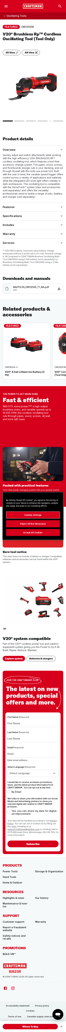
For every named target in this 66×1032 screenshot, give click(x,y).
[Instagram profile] (13, 988)
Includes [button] (8, 225)
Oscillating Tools (16, 15)
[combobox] (33, 773)
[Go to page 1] (8, 121)
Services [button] (8, 243)
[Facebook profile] (5, 988)
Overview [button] (9, 149)
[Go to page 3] (31, 121)
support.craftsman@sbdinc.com (23, 829)
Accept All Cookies (32, 532)
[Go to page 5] (58, 121)
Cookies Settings (33, 515)
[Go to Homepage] (15, 968)
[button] (30, 1026)
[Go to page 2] (19, 121)
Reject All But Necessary (33, 523)
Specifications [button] (12, 216)
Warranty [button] (9, 234)
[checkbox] (8, 791)
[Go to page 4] (42, 121)
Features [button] (9, 207)
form (14, 826)
